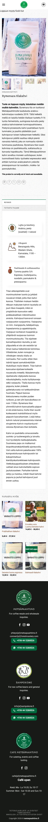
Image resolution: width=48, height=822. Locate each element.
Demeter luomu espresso (12, 572)
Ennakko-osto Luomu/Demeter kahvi (34, 525)
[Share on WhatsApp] (4, 182)
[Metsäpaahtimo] (24, 4)
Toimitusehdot (24, 813)
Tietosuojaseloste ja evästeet (23, 811)
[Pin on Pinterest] (23, 182)
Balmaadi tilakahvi (33, 572)
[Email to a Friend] (19, 182)
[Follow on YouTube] (28, 698)
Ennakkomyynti (9, 92)
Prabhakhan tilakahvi (11, 531)
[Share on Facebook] (9, 182)
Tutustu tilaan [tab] (11, 208)
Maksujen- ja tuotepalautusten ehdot (24, 814)
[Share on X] (14, 182)
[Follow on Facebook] (19, 698)
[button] (3, 4)
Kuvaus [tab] (7, 202)
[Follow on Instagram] (24, 698)
